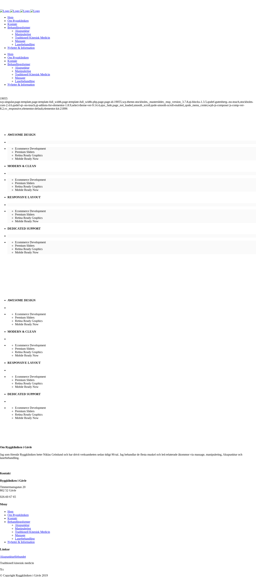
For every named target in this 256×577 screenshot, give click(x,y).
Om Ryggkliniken (18, 515)
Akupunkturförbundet (13, 556)
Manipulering (23, 528)
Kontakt (12, 518)
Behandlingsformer (18, 521)
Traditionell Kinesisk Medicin (32, 531)
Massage (20, 535)
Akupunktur (22, 525)
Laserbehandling (25, 538)
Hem (10, 511)
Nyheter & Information (21, 542)
